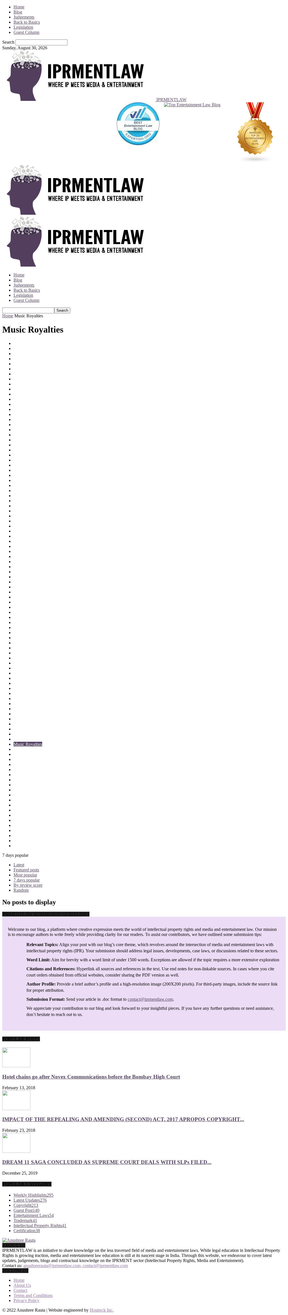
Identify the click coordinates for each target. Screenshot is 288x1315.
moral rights (24, 723)
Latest (19, 864)
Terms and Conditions (33, 1295)
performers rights (29, 800)
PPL (17, 825)
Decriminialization (30, 541)
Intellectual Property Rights (38, 658)
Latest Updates (27, 698)
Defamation (24, 546)
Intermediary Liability (33, 668)
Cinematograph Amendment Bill (42, 429)
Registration (24, 845)
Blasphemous (25, 389)
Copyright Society (30, 495)
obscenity (22, 769)
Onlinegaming (26, 779)
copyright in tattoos (31, 490)
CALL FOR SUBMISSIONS (40, 404)
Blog (18, 12)
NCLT (19, 749)
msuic (19, 729)
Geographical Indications (36, 607)
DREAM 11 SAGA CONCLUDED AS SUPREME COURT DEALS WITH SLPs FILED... (107, 1162)
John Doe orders (28, 688)
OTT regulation (27, 789)
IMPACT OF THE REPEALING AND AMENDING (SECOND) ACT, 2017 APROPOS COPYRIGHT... (123, 1119)
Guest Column (26, 32)
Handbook (23, 622)
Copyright (23, 480)
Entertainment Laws (31, 576)
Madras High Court (31, 703)
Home (19, 7)
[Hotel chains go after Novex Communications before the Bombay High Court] (16, 1065)
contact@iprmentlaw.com (150, 999)
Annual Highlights (30, 368)
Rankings (22, 835)
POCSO (21, 820)
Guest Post (23, 617)
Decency (21, 536)
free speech (23, 597)
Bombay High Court (32, 394)
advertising (23, 358)
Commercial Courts (31, 439)
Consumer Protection (32, 465)
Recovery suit (26, 840)
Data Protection (27, 526)
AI (16, 363)
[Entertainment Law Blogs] (255, 133)
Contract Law (26, 475)
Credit (19, 505)
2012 (18, 343)
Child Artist (24, 424)
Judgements (24, 17)
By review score (28, 885)
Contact (20, 1290)
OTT (18, 784)
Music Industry (27, 739)
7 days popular (27, 880)
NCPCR (21, 754)
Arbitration (23, 373)
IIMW (19, 632)
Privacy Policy (26, 1300)
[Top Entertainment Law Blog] (192, 133)
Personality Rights (30, 805)
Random (21, 890)
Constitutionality (28, 460)
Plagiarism (23, 815)
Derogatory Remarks (32, 556)
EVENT (21, 587)
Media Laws (25, 708)
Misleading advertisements (37, 713)
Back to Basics (27, 22)
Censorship (23, 414)
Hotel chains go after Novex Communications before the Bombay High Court (91, 1077)
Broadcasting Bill (29, 399)
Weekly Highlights (33, 1195)
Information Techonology (36, 642)
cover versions (26, 500)
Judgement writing (30, 693)
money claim (25, 718)
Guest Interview (28, 612)
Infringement (25, 647)
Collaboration (26, 434)
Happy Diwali (26, 627)
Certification (24, 419)
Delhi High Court (29, 551)
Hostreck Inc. (102, 1310)
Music (19, 734)
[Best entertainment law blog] (138, 133)
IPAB (19, 673)
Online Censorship (30, 774)
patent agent (24, 794)
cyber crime (24, 515)
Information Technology (35, 637)
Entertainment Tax (30, 581)
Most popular (25, 875)
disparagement (26, 561)
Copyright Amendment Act (38, 485)
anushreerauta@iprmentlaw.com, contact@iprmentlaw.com (75, 1265)
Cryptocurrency (27, 510)
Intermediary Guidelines (35, 663)
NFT (18, 759)
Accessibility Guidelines (35, 353)
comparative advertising (35, 444)
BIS (17, 384)
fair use (20, 592)
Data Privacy (25, 521)
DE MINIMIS (26, 531)
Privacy (20, 830)
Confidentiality (27, 455)
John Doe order (27, 683)
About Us (22, 1285)
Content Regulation (31, 470)
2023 (18, 348)
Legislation (23, 27)
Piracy (19, 810)
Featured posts (26, 869)
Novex (20, 764)
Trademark (25, 1220)
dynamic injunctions (31, 566)
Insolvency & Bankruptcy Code (42, 652)
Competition (24, 450)
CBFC (19, 409)
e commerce (24, 571)
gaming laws (25, 602)
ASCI (19, 379)
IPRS (18, 678)
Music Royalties (28, 744)
